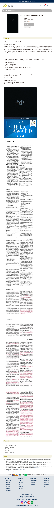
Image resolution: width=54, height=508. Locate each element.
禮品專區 (21, 484)
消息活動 (8, 488)
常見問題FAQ (9, 480)
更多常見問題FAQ (10, 471)
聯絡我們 (8, 482)
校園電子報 (46, 480)
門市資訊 (8, 484)
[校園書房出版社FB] (25, 503)
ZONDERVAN (31, 20)
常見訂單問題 (31, 461)
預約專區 (33, 484)
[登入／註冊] (47, 5)
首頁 (4, 11)
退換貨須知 (36, 467)
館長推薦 (21, 482)
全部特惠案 (33, 482)
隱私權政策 (8, 490)
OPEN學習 (46, 486)
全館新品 (21, 480)
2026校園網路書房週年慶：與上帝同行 (27, 1)
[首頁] (8, 5)
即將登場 (21, 488)
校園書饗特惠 (34, 480)
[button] (41, 6)
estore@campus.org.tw (29, 496)
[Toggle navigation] (50, 5)
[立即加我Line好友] (32, 503)
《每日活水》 (47, 482)
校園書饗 (21, 486)
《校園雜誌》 (47, 484)
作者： (25, 18)
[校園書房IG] (22, 503)
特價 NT (26, 22)
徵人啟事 (8, 486)
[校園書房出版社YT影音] (28, 503)
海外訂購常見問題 (21, 469)
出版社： (26, 20)
